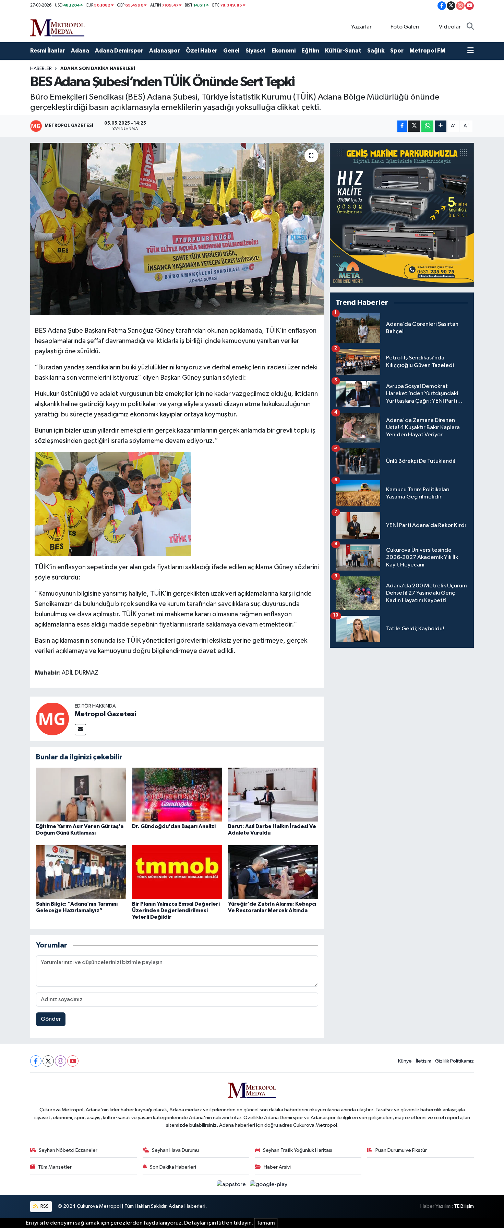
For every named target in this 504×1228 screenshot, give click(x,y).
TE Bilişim (464, 1206)
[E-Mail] (80, 729)
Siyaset (255, 51)
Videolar (450, 27)
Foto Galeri (405, 27)
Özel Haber (201, 51)
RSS (44, 1206)
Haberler (41, 68)
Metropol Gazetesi (105, 714)
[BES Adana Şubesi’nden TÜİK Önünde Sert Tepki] (177, 229)
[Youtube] (73, 1061)
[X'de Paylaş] (414, 126)
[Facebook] (35, 1061)
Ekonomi (284, 51)
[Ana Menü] (470, 50)
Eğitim (310, 51)
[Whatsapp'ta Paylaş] (427, 126)
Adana (80, 51)
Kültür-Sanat (343, 51)
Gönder (51, 1019)
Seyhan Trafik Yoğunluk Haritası (297, 1150)
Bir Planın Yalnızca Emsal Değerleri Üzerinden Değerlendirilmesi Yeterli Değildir (176, 910)
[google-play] (269, 1184)
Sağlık (375, 51)
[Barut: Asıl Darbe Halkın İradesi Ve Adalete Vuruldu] (273, 794)
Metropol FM (427, 51)
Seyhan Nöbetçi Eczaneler (68, 1150)
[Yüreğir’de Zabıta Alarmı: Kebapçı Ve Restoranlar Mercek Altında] (273, 872)
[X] (48, 1061)
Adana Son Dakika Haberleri (97, 68)
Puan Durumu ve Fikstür (401, 1150)
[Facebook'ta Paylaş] (402, 126)
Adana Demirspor (119, 51)
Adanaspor (164, 51)
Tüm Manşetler (55, 1167)
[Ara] (470, 27)
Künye (405, 1061)
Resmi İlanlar (47, 51)
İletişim (423, 1061)
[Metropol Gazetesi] (52, 719)
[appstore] (232, 1184)
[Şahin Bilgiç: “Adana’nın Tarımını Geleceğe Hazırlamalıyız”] (81, 872)
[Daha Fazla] (440, 126)
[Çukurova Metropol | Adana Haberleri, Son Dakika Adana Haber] (57, 26)
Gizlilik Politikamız (454, 1061)
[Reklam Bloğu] (402, 215)
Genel (231, 51)
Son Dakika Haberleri (173, 1167)
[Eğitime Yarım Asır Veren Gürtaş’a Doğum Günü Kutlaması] (81, 794)
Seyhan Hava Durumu (175, 1150)
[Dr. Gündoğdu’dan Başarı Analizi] (177, 794)
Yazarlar (361, 27)
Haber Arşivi (277, 1167)
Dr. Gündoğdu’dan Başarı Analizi (174, 826)
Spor (397, 51)
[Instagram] (60, 1061)
